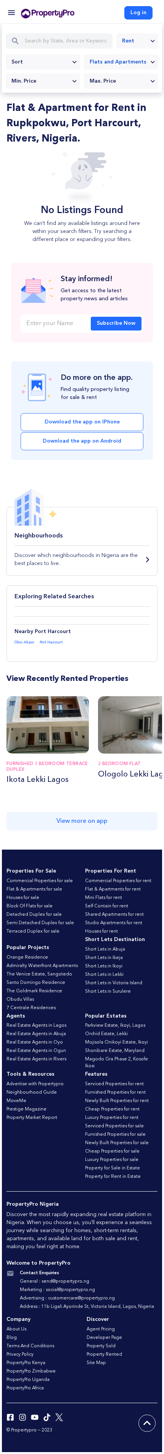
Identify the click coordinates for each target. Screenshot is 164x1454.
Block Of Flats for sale (29, 906)
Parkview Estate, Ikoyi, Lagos (115, 1025)
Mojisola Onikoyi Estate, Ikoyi (116, 1042)
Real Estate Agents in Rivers (36, 1059)
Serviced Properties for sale (114, 1126)
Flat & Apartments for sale (34, 889)
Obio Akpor (24, 642)
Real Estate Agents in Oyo (34, 1042)
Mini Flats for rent (103, 898)
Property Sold (101, 1346)
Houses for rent (101, 931)
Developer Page (104, 1337)
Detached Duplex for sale (34, 914)
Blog (11, 1337)
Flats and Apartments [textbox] (118, 62)
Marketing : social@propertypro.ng (57, 1290)
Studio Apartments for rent (113, 923)
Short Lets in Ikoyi (103, 966)
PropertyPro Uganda (28, 1379)
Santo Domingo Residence (35, 982)
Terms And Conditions (30, 1346)
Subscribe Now (116, 323)
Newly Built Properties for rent (117, 1101)
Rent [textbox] (128, 41)
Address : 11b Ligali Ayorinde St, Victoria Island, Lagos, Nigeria (87, 1306)
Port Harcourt (51, 642)
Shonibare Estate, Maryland (115, 1051)
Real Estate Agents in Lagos (36, 1025)
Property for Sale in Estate (112, 1168)
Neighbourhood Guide (31, 1092)
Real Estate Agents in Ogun (36, 1051)
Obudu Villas (20, 999)
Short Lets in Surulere (108, 991)
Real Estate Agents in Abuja (36, 1034)
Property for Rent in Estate (113, 1176)
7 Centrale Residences (31, 1008)
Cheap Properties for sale (112, 1151)
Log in (138, 12)
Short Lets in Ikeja (104, 958)
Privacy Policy (20, 1354)
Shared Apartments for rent (114, 914)
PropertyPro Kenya (25, 1363)
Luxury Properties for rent (111, 1117)
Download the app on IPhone (82, 422)
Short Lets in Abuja (105, 949)
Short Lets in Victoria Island (113, 983)
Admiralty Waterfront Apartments (42, 966)
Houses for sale (22, 898)
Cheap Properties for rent (112, 1109)
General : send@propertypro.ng (54, 1281)
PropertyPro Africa (25, 1388)
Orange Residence (27, 957)
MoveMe (16, 1101)
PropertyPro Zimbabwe (31, 1371)
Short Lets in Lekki (104, 974)
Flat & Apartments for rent (113, 889)
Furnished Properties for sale (115, 1134)
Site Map (96, 1363)
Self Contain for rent (106, 906)
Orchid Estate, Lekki (106, 1034)
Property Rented (104, 1354)
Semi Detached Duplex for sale (40, 923)
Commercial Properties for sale (39, 881)
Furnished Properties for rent (115, 1092)
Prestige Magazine (26, 1109)
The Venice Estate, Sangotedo (39, 974)
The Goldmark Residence (34, 991)
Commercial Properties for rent (118, 881)
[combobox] (137, 41)
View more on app (82, 821)
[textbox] (43, 62)
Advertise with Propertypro (35, 1084)
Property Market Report (31, 1117)
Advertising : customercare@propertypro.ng (67, 1298)
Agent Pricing (101, 1329)
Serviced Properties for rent (114, 1084)
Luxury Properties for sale (111, 1160)
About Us (16, 1329)
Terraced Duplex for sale (32, 931)
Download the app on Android (82, 441)
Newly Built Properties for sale (117, 1143)
